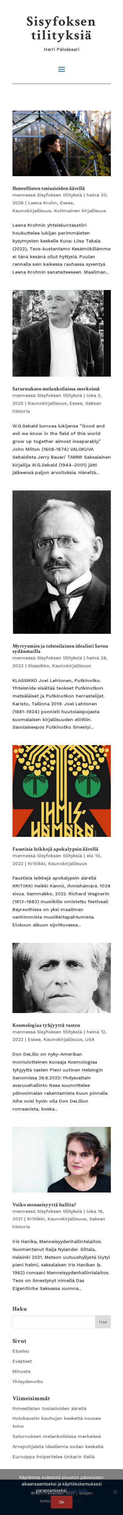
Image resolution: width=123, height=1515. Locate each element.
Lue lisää (78, 1490)
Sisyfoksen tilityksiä (61, 28)
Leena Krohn (42, 202)
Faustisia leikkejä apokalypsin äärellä (55, 849)
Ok (61, 1502)
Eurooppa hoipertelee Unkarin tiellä (53, 1456)
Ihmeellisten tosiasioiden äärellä (48, 188)
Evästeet (22, 1361)
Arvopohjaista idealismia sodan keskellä (57, 1446)
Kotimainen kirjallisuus (80, 210)
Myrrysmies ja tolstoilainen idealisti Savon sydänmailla (60, 649)
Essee (66, 202)
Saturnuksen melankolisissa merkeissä (56, 388)
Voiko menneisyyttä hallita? (44, 1204)
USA (89, 1039)
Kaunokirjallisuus (31, 210)
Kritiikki (36, 863)
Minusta (21, 1371)
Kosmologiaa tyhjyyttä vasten (46, 1025)
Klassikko (38, 665)
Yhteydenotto (27, 1381)
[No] (115, 1492)
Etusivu (20, 1351)
